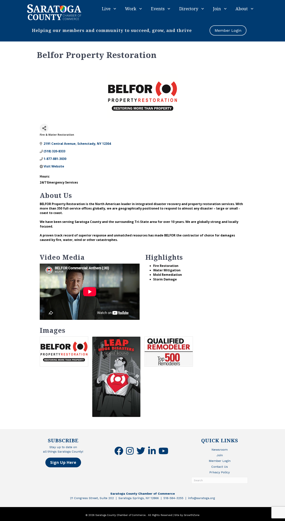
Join (217, 8)
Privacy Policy (219, 472)
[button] (63, 462)
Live (106, 8)
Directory (188, 8)
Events (158, 8)
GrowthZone (192, 515)
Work (130, 8)
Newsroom (220, 449)
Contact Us (219, 466)
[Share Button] (44, 128)
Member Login (220, 461)
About (242, 8)
